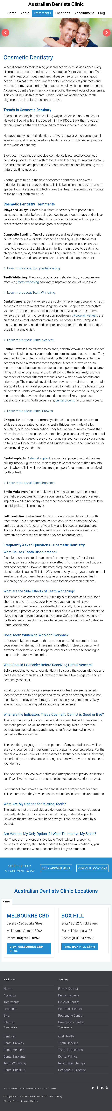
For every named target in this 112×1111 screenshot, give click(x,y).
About (24, 13)
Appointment (84, 13)
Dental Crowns (14, 1043)
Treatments (42, 13)
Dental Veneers (14, 1050)
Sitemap (9, 1022)
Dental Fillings (68, 1056)
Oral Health (66, 1036)
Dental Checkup (14, 1070)
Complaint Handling (29, 1101)
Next (107, 32)
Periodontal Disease (72, 1070)
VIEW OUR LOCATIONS (92, 868)
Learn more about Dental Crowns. (30, 411)
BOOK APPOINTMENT (56, 868)
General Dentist (68, 1002)
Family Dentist (68, 988)
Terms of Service (11, 1101)
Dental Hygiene (68, 995)
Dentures (10, 1036)
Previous (5, 32)
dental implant (40, 458)
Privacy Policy (56, 1096)
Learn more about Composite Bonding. (34, 268)
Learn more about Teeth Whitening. (31, 292)
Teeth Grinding (68, 1043)
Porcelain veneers (86, 315)
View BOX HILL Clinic (79, 946)
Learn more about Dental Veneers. (30, 340)
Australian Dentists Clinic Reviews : (19, 1088)
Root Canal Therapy (71, 1063)
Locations (62, 13)
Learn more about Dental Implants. (31, 483)
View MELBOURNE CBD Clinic (26, 949)
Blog (101, 13)
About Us (10, 995)
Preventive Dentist (70, 1015)
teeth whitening (28, 282)
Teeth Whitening (15, 1063)
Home (11, 13)
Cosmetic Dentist (70, 1009)
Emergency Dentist (71, 1022)
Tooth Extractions (70, 1050)
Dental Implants (15, 1056)
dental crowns (65, 400)
